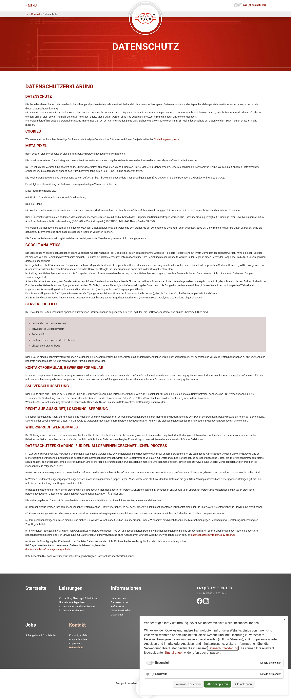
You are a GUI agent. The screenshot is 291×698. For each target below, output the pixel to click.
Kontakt (35, 14)
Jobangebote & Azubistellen (40, 635)
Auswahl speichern (188, 684)
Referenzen (117, 606)
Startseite (35, 588)
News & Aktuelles (121, 610)
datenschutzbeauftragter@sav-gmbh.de (213, 534)
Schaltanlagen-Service (71, 610)
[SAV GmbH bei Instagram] (240, 6)
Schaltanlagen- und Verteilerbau (77, 606)
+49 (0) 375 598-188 (214, 588)
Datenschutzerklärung (222, 648)
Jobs (30, 625)
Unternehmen (118, 598)
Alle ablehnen (243, 684)
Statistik (161, 674)
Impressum (75, 643)
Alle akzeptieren (217, 684)
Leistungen (70, 588)
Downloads (117, 614)
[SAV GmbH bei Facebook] (236, 6)
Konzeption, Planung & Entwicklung (78, 598)
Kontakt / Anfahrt (78, 635)
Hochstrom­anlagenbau (72, 602)
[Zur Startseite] (145, 18)
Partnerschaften (120, 602)
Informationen (126, 588)
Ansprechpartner (78, 639)
